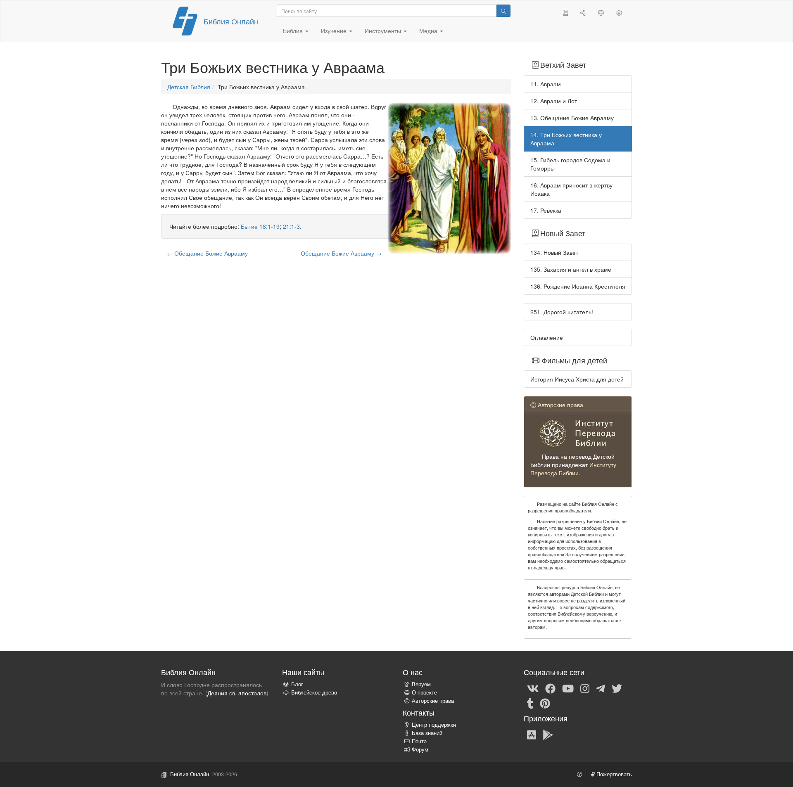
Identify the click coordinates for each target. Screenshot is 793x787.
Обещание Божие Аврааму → (341, 253)
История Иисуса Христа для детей (577, 379)
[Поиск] (503, 11)
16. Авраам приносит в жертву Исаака (571, 189)
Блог (297, 684)
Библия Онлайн (231, 21)
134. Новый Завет (554, 252)
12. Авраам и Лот (553, 101)
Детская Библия (188, 87)
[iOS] (531, 734)
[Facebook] (550, 687)
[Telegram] (600, 687)
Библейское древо (314, 692)
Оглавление (546, 337)
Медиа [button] (429, 30)
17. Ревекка (545, 210)
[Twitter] (617, 687)
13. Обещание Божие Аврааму (572, 118)
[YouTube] (568, 687)
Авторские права (433, 700)
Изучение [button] (334, 30)
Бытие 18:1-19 (260, 226)
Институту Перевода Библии (573, 468)
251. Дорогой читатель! (561, 312)
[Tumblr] (530, 702)
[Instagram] (584, 687)
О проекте (424, 692)
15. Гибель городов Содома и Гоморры (570, 164)
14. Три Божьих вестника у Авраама (566, 138)
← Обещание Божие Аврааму (207, 253)
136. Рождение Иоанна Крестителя (577, 286)
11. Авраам (545, 84)
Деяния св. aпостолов (236, 693)
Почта (419, 741)
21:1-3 (291, 226)
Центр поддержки (434, 724)
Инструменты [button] (384, 30)
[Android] (548, 734)
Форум (420, 749)
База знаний (427, 733)
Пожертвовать (613, 774)
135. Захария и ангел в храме (570, 269)
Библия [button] (293, 30)
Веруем (421, 684)
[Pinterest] (545, 702)
